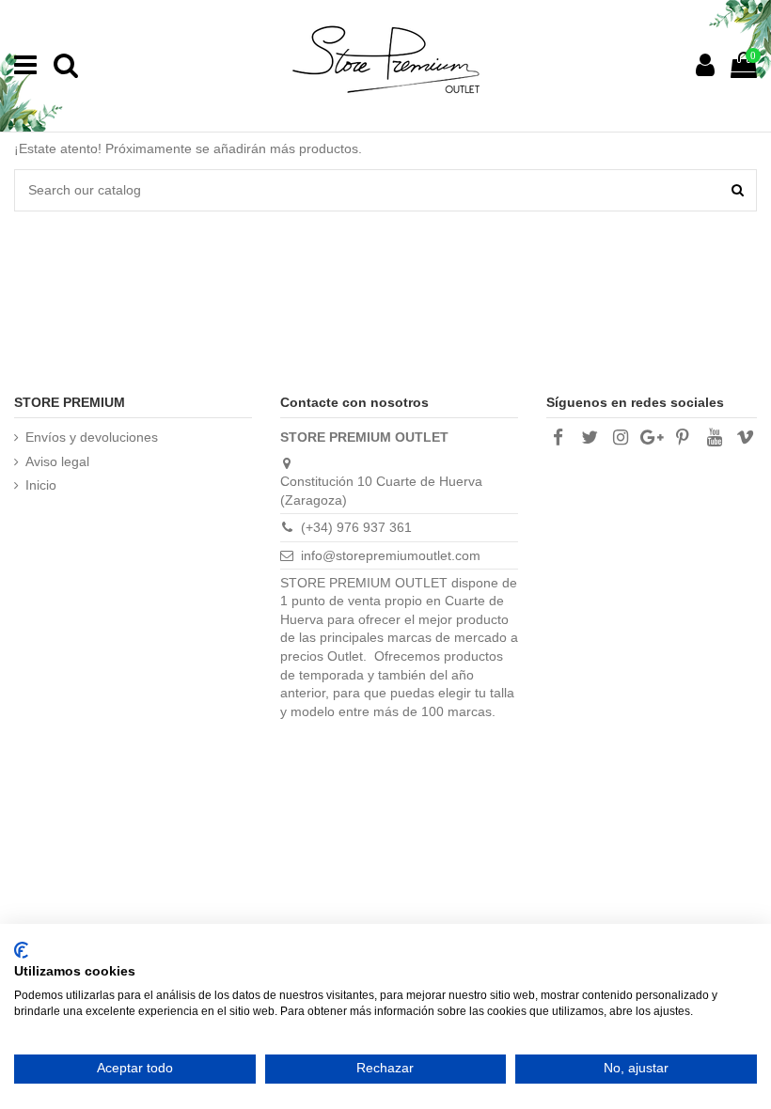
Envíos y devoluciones (91, 437)
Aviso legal (57, 461)
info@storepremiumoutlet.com (390, 555)
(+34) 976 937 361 (356, 527)
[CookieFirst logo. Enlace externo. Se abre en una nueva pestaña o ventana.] (21, 950)
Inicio (40, 484)
